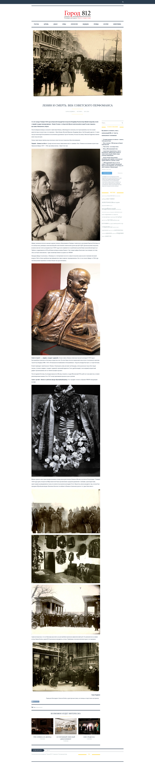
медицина (112, 212)
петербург (119, 217)
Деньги (55, 24)
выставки (110, 199)
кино (108, 205)
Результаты (120, 173)
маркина (108, 212)
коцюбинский (109, 209)
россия (117, 220)
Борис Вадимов (70, 111)
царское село (111, 230)
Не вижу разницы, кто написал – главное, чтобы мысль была (113, 140)
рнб (114, 220)
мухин (103, 214)
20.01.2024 (86, 111)
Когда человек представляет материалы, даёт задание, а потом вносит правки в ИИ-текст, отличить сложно (112, 159)
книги (111, 205)
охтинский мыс (106, 217)
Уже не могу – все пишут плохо (111, 146)
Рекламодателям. (62, 754)
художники (105, 230)
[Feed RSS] (122, 2)
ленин (37, 707)
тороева (114, 227)
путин (110, 220)
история (117, 202)
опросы (115, 214)
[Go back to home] (77, 13)
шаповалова (118, 230)
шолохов (104, 233)
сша (111, 227)
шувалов (109, 233)
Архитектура (74, 24)
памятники (112, 217)
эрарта (103, 236)
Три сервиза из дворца (42, 737)
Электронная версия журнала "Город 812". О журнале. (44, 754)
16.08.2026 (89, 739)
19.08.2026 (42, 739)
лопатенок (104, 212)
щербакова (114, 233)
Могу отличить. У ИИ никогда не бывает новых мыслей (112, 144)
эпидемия (120, 233)
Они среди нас (89, 737)
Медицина (86, 24)
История (105, 24)
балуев (108, 195)
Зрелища (96, 24)
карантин (104, 205)
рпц (110, 223)
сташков (106, 227)
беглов (113, 196)
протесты (104, 220)
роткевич (105, 223)
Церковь (46, 24)
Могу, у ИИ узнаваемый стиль (110, 149)
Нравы (64, 24)
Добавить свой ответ (106, 169)
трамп (117, 227)
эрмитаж (108, 236)
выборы (104, 199)
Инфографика (117, 24)
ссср (121, 223)
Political (36, 24)
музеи (40, 707)
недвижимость (109, 214)
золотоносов (107, 202)
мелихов (117, 212)
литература (118, 209)
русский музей (115, 223)
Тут (47, 750)
